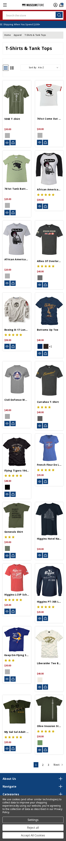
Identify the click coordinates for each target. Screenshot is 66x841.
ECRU (39, 679)
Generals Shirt (13, 531)
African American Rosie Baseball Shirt (49, 189)
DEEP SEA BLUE (7, 671)
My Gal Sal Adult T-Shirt (16, 732)
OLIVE (7, 135)
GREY (7, 416)
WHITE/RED (39, 135)
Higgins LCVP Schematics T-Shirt (16, 594)
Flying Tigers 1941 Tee (16, 470)
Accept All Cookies (33, 835)
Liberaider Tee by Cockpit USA (49, 663)
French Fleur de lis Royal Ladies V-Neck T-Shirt (49, 464)
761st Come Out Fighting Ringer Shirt (49, 118)
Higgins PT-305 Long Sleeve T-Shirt (49, 601)
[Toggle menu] (5, 5)
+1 (50, 346)
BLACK (7, 487)
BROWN (45, 346)
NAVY (39, 346)
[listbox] (48, 68)
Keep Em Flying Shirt (16, 655)
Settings (33, 820)
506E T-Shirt (12, 119)
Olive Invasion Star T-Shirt (49, 726)
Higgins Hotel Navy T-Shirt (49, 538)
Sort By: (33, 67)
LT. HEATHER (7, 276)
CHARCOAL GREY (39, 277)
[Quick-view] (7, 142)
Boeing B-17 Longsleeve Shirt (16, 329)
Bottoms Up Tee (47, 329)
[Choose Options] (13, 142)
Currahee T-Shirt (48, 402)
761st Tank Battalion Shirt (16, 188)
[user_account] (55, 5)
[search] (59, 15)
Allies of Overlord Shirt (49, 261)
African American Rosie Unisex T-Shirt (16, 259)
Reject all (33, 828)
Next (57, 764)
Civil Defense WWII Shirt (16, 399)
